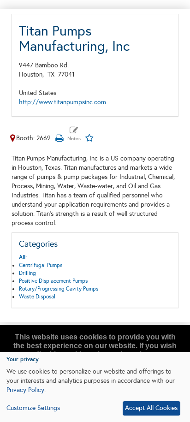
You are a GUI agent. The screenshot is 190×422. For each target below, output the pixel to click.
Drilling (27, 273)
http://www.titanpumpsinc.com (62, 102)
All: (23, 257)
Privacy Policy (25, 390)
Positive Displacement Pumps (53, 281)
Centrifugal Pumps (40, 265)
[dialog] (95, 387)
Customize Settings (33, 408)
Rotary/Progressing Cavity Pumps (58, 288)
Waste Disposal (37, 296)
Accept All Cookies (151, 408)
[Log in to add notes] (74, 134)
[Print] (59, 138)
